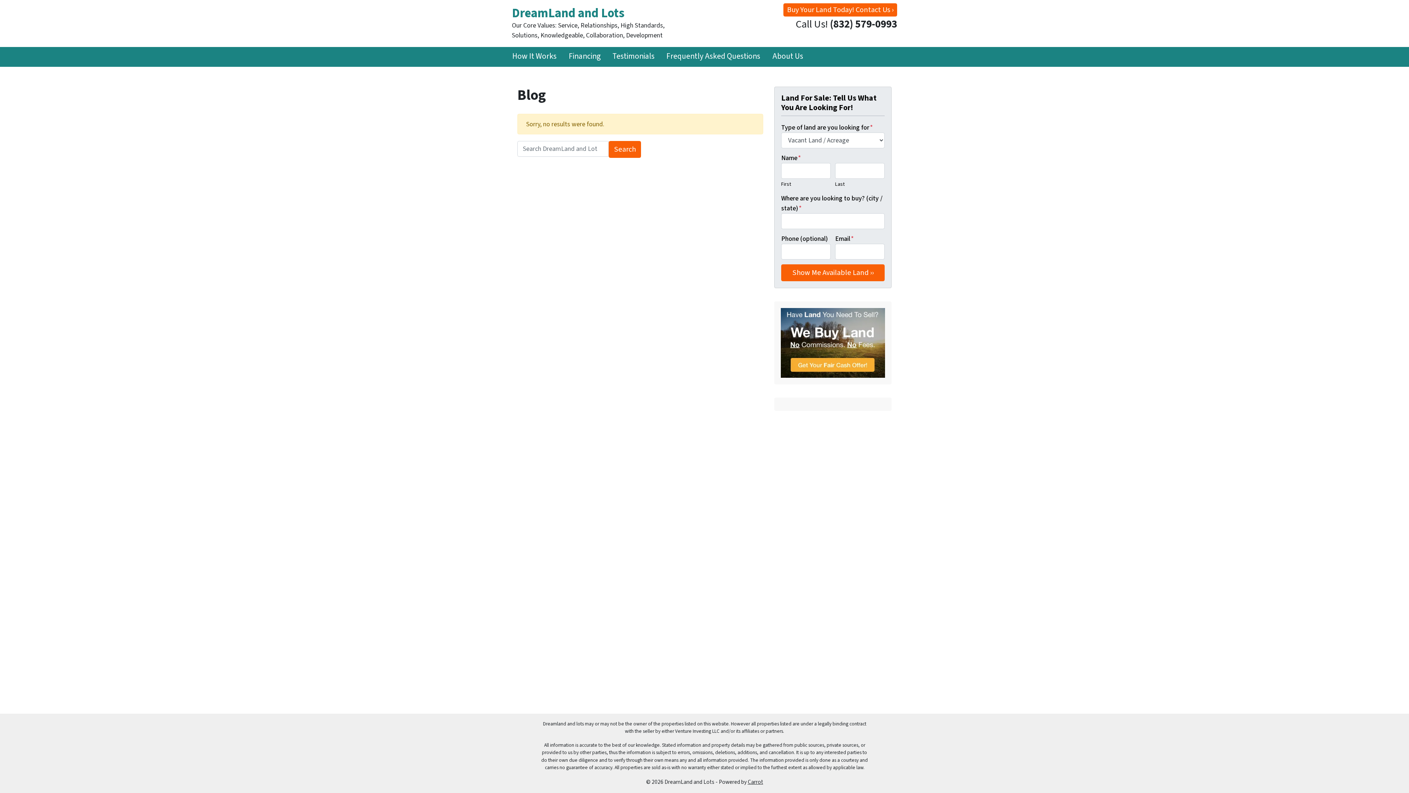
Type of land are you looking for (827, 127)
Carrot (755, 782)
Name (791, 158)
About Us (787, 56)
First (786, 184)
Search (625, 149)
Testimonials (633, 56)
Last (840, 184)
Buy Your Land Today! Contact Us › (840, 9)
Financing (585, 56)
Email (844, 238)
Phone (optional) (804, 238)
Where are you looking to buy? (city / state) (831, 203)
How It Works (534, 56)
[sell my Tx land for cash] (833, 342)
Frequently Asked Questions (713, 56)
